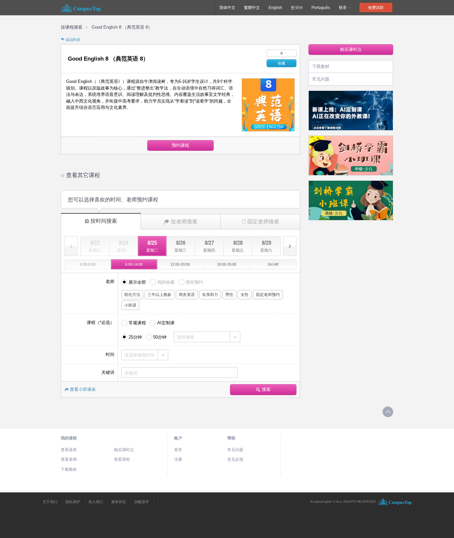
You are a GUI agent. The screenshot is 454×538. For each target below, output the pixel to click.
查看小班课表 (83, 389)
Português (320, 7)
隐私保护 (72, 502)
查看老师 (69, 459)
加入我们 (95, 502)
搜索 (266, 389)
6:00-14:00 (134, 264)
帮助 (231, 438)
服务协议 (118, 502)
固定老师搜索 (263, 221)
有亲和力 (210, 294)
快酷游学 (141, 502)
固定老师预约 (268, 294)
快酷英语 (81, 8)
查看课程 (122, 459)
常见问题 (320, 79)
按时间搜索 (103, 221)
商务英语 (187, 294)
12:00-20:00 (180, 264)
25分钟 (135, 337)
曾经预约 (194, 282)
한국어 (297, 7)
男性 (229, 294)
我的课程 (69, 438)
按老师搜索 (184, 221)
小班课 (130, 305)
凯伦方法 (132, 294)
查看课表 (69, 449)
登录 (343, 7)
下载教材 (320, 66)
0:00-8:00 (87, 264)
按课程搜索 (71, 27)
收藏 (281, 63)
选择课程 (185, 337)
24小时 (273, 264)
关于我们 (50, 502)
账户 (178, 438)
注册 (178, 459)
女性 (245, 294)
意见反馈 (235, 459)
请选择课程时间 (139, 355)
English (275, 7)
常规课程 (137, 322)
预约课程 (180, 145)
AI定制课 (165, 322)
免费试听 (376, 7)
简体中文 (227, 7)
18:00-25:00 (226, 264)
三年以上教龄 (159, 294)
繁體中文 (252, 7)
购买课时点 (351, 49)
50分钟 (160, 337)
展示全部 (137, 282)
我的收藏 (165, 282)
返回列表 (73, 40)
